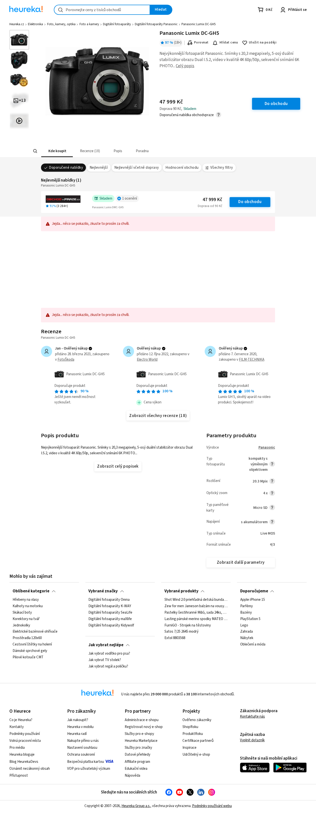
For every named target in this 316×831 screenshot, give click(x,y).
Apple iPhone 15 (252, 599)
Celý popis (185, 66)
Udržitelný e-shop (196, 754)
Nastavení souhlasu (82, 747)
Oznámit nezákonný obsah (29, 768)
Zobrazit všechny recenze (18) (158, 416)
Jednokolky (21, 625)
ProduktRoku (192, 733)
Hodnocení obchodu (181, 167)
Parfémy (246, 606)
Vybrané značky (103, 591)
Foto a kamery (89, 24)
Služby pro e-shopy (139, 733)
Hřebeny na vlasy (26, 599)
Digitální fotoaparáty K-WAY (109, 606)
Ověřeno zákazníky (196, 720)
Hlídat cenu (228, 42)
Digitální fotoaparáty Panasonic (156, 24)
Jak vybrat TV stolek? (104, 660)
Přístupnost (18, 775)
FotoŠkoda (66, 359)
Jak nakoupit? (77, 720)
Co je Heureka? (20, 720)
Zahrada (246, 631)
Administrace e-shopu (141, 720)
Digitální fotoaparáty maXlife (110, 619)
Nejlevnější (99, 167)
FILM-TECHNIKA (251, 359)
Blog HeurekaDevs (23, 761)
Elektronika (35, 24)
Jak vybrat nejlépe (105, 645)
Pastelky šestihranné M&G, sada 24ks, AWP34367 (196, 612)
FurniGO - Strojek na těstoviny (187, 625)
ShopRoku (190, 726)
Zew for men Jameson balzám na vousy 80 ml (196, 606)
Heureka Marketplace (141, 740)
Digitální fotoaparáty (117, 24)
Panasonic (266, 447)
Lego (244, 625)
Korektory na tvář (26, 619)
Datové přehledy (137, 754)
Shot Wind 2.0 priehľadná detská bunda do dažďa (196, 599)
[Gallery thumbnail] (19, 40)
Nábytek (246, 638)
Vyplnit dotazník (252, 740)
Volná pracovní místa (25, 740)
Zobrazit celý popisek (117, 466)
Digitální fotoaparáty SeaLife (110, 612)
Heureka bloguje (22, 754)
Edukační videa (136, 768)
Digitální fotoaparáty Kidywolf (111, 625)
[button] (57, 151)
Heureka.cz (16, 24)
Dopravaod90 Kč (210, 206)
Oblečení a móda (252, 644)
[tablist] (125, 151)
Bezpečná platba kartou (85, 761)
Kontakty (16, 726)
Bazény (246, 612)
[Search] (35, 151)
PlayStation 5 (250, 619)
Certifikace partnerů (198, 740)
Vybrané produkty (181, 591)
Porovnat (201, 42)
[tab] (57, 151)
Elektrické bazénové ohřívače (35, 631)
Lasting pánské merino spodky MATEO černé (196, 619)
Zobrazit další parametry (241, 562)
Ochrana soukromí (81, 754)
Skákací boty (22, 612)
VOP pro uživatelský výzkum (88, 768)
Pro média (17, 747)
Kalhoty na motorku (28, 606)
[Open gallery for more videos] (19, 120)
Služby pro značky (138, 747)
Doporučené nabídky (66, 167)
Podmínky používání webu (212, 806)
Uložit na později (262, 42)
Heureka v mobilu (80, 726)
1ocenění (129, 198)
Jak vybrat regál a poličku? (108, 666)
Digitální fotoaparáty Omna (109, 599)
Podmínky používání (24, 733)
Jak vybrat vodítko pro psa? (109, 653)
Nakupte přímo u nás (83, 740)
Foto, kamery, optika (61, 24)
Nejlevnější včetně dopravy (136, 167)
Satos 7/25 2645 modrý (181, 631)
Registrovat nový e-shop (144, 726)
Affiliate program (137, 761)
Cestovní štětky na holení (32, 644)
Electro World (147, 359)
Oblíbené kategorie (31, 591)
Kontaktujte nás (252, 716)
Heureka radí (77, 733)
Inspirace (189, 747)
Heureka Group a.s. (135, 806)
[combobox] (102, 10)
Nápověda (132, 775)
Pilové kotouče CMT (28, 657)
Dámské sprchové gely (30, 650)
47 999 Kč (212, 199)
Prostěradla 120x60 (27, 638)
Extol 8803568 (174, 638)
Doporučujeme (254, 591)
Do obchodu (249, 202)
